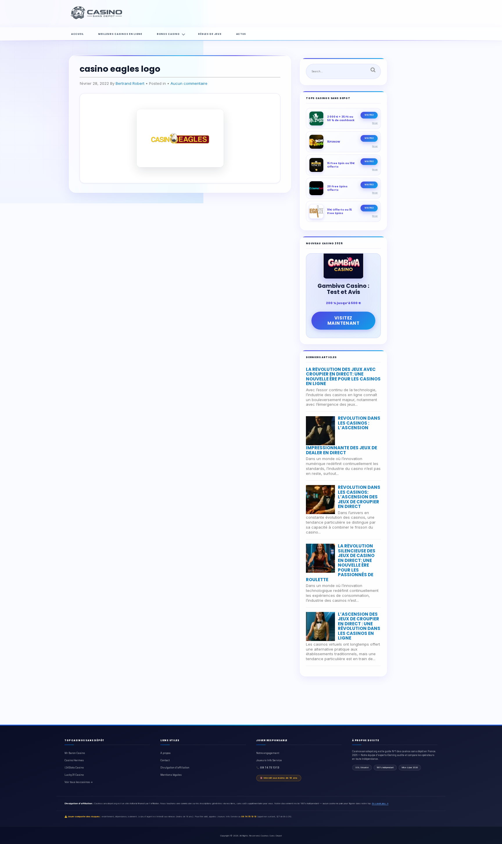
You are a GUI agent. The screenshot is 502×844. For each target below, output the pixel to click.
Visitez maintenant (343, 320)
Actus (241, 34)
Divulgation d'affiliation (174, 767)
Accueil (77, 34)
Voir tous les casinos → (78, 782)
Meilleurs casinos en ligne (120, 34)
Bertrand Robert (130, 83)
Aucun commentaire (189, 83)
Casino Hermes (74, 760)
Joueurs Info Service (269, 760)
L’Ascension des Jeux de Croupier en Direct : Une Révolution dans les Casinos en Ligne (359, 626)
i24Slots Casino (74, 767)
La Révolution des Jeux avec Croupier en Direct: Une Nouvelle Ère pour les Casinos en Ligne (343, 376)
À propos (165, 753)
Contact (165, 760)
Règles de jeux (209, 34)
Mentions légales (171, 774)
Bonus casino (168, 34)
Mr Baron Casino (74, 753)
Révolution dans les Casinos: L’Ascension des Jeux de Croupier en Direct (359, 496)
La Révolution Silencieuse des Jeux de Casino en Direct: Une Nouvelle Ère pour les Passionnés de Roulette (340, 563)
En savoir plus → (380, 803)
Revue (375, 123)
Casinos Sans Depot (271, 835)
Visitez (369, 115)
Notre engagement (267, 753)
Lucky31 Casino (74, 774)
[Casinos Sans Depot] (97, 18)
